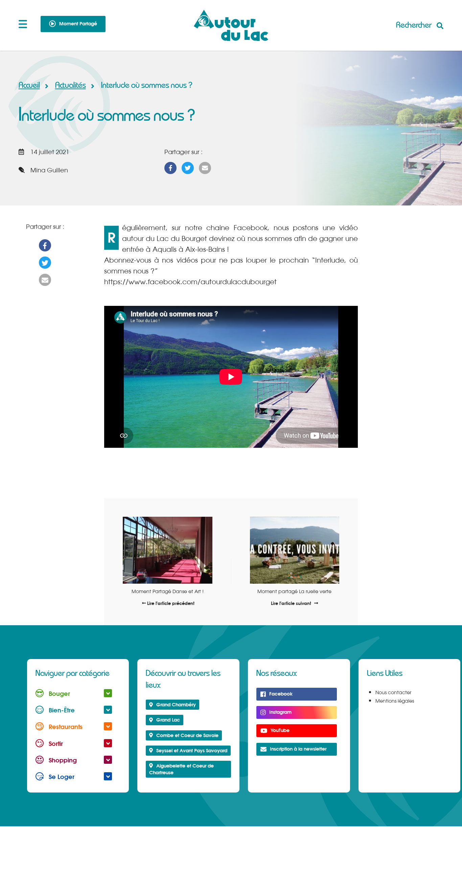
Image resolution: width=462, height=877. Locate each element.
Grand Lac (168, 719)
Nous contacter (393, 692)
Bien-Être (61, 710)
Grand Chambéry (176, 704)
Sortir (55, 743)
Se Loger (60, 777)
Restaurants (65, 727)
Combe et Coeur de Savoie (187, 735)
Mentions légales (394, 701)
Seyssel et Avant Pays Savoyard (191, 750)
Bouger (58, 693)
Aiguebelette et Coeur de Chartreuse (181, 769)
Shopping (62, 760)
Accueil (29, 85)
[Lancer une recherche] (419, 25)
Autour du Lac (231, 25)
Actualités (70, 85)
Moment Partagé (78, 24)
